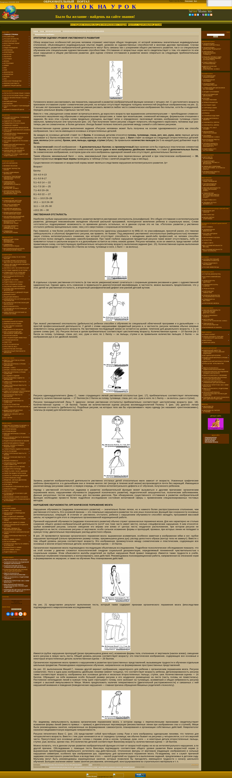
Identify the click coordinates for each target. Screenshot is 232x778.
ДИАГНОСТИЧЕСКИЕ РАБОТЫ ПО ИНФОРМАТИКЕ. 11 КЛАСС (211, 68)
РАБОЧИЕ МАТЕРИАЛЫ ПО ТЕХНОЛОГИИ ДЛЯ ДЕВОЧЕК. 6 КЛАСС (211, 311)
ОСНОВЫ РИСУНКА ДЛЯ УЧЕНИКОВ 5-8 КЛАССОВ (210, 259)
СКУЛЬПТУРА (207, 240)
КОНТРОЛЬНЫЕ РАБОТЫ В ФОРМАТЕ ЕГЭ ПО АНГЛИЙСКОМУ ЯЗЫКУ (12, 222)
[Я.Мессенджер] (190, 15)
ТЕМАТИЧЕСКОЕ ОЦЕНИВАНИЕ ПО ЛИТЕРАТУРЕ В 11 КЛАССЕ (11, 183)
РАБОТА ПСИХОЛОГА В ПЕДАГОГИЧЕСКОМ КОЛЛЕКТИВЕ (14, 574)
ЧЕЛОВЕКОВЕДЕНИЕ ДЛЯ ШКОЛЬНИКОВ (209, 184)
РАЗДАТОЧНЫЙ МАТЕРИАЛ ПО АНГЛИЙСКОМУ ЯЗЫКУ (12, 213)
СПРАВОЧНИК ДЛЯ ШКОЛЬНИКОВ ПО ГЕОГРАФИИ (213, 88)
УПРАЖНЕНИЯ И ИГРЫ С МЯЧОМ (210, 285)
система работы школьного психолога (110, 767)
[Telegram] (198, 15)
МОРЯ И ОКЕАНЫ (209, 110)
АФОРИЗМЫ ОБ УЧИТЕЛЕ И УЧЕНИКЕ (211, 411)
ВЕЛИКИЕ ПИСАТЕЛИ (10, 166)
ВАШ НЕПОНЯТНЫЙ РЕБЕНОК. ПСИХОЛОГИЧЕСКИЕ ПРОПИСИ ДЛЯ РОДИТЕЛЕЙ (16, 586)
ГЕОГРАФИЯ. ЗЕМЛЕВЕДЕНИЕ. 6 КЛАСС (211, 136)
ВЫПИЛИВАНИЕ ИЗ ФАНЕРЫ (212, 327)
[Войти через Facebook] (12, 614)
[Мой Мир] (208, 15)
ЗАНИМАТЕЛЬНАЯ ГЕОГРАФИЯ (208, 80)
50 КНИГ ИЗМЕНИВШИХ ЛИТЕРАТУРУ (11, 173)
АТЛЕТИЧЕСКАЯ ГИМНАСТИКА (208, 292)
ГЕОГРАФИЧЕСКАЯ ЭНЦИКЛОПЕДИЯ (208, 76)
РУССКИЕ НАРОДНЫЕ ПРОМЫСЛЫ (209, 234)
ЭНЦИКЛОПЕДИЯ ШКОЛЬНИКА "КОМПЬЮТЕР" (211, 48)
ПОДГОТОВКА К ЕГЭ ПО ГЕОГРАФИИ (209, 149)
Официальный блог (211, 437)
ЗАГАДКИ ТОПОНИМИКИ (211, 92)
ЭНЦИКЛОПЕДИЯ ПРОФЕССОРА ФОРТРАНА (211, 44)
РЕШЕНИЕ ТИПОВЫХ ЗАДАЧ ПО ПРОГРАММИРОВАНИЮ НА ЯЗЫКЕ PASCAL (211, 58)
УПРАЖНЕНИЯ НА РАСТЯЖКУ (208, 300)
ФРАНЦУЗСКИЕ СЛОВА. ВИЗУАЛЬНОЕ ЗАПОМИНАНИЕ (11, 241)
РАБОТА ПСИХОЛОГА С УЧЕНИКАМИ (16, 559)
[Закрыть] (207, 6)
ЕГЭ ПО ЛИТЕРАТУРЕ (11, 163)
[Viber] (203, 15)
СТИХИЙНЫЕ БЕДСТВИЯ (211, 115)
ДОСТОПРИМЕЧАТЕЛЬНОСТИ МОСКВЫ (212, 246)
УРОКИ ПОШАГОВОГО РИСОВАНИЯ (210, 263)
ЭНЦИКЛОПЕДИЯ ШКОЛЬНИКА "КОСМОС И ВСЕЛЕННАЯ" (210, 162)
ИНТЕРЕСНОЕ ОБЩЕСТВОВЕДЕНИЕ (209, 180)
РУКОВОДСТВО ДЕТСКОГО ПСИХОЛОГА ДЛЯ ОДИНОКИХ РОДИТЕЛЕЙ (17, 590)
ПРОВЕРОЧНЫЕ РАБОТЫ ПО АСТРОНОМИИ (211, 172)
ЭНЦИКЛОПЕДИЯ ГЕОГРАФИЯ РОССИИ (209, 84)
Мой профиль (202, 11)
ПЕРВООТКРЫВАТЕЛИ (210, 102)
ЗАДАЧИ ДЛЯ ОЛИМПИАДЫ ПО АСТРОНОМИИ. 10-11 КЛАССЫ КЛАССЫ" (213, 168)
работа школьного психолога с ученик (86, 767)
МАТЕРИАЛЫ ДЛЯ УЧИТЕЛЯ (208, 211)
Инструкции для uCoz (211, 442)
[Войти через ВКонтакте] (8, 614)
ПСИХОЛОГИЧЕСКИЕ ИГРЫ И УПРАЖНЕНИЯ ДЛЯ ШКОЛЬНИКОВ (15, 566)
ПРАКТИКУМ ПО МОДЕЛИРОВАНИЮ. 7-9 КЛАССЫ (209, 53)
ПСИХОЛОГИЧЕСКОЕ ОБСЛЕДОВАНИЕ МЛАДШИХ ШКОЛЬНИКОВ (16, 562)
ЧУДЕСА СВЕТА (208, 243)
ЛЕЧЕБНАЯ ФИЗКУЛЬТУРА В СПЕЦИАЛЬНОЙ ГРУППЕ (211, 296)
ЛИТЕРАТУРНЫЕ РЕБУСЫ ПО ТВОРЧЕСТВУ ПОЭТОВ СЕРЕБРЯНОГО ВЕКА (12, 192)
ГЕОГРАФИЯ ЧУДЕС (209, 105)
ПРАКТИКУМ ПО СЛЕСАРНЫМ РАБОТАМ (210, 324)
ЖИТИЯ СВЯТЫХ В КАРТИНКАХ (208, 218)
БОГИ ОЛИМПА (208, 227)
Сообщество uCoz (210, 439)
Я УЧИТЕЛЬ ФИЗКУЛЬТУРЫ (212, 274)
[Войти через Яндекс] (16, 614)
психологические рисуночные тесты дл (61, 767)
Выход (210, 11)
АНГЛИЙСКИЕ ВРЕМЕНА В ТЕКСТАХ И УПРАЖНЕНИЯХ (12, 209)
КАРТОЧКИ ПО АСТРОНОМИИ (207, 157)
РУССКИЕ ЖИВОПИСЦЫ (211, 267)
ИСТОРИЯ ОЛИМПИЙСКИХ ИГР (211, 277)
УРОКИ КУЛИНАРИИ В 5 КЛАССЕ (209, 316)
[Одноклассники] (195, 15)
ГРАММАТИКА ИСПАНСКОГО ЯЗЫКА (10, 231)
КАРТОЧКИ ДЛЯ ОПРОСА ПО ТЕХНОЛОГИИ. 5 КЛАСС (214, 320)
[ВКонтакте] (193, 15)
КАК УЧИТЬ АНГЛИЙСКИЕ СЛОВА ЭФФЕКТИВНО (11, 205)
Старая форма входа (16, 618)
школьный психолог (129, 767)
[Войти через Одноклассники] (25, 614)
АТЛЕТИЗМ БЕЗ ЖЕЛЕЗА (211, 303)
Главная (194, 11)
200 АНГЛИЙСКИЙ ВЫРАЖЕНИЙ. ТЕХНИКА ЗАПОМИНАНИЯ (14, 217)
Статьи (42, 31)
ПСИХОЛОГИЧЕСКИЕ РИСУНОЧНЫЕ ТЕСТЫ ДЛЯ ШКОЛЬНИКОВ (16, 570)
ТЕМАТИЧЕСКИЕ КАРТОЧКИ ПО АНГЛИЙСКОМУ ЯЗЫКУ (12, 201)
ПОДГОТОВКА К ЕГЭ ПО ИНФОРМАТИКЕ (209, 63)
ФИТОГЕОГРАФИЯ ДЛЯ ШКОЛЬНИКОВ (210, 95)
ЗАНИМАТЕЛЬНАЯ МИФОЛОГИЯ (208, 230)
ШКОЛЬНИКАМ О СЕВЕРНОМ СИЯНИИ (209, 132)
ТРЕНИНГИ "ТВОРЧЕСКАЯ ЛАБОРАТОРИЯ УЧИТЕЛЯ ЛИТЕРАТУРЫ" (12, 178)
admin (90, 764)
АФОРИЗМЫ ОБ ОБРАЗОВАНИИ (207, 407)
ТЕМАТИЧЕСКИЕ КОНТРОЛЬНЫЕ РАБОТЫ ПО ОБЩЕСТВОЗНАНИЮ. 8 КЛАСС (210, 195)
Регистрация (189, 1)
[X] (200, 15)
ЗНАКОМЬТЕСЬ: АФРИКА (211, 125)
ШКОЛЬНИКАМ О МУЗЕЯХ (211, 237)
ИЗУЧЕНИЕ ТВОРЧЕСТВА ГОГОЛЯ (11, 169)
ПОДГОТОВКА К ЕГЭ (209, 200)
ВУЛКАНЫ (206, 113)
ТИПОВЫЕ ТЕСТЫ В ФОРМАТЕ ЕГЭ (209, 203)
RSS (190, 11)
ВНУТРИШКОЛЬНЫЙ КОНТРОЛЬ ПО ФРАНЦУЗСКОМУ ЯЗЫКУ (14, 249)
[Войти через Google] (20, 614)
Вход (195, 1)
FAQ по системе (210, 440)
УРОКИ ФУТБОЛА (208, 288)
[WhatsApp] (206, 15)
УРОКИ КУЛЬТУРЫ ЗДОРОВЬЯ (208, 281)
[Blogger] (211, 15)
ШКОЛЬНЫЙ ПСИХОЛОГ (53, 31)
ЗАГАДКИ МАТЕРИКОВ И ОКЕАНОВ (210, 119)
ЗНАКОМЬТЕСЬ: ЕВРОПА (211, 122)
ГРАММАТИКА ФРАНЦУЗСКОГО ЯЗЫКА (11, 245)
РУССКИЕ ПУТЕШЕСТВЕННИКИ (209, 99)
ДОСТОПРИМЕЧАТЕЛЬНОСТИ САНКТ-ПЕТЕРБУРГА (212, 250)
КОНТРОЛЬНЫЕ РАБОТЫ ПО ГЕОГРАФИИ (210, 140)
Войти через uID (16, 609)
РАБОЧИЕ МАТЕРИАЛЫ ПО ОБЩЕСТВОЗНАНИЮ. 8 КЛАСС (211, 189)
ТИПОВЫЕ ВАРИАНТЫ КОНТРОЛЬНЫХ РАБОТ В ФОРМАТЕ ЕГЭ (210, 145)
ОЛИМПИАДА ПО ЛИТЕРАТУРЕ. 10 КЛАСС (11, 187)
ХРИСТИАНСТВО (208, 214)
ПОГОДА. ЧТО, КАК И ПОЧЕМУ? (209, 128)
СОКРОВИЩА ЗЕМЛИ (210, 107)
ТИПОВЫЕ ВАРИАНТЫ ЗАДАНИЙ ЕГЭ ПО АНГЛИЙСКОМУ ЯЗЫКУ (10, 227)
